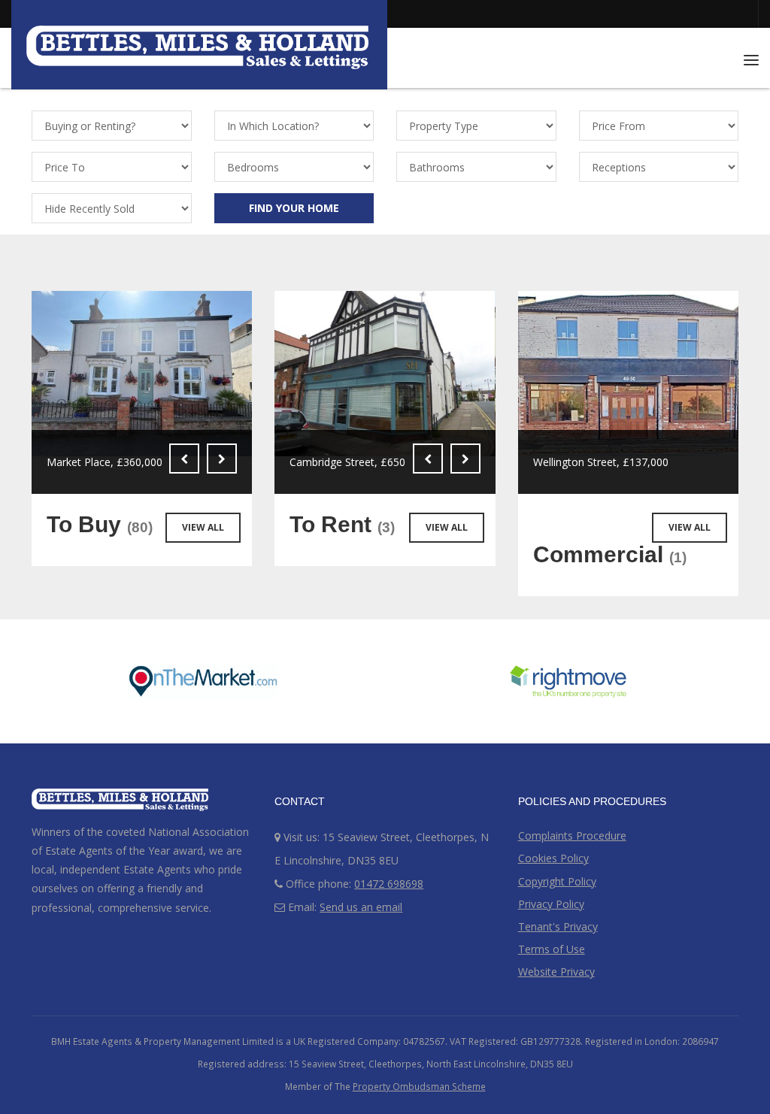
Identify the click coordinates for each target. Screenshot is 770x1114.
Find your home (294, 208)
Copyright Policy (557, 881)
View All (203, 527)
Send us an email (361, 907)
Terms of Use (551, 949)
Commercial (610, 554)
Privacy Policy (551, 904)
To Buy (100, 524)
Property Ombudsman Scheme (419, 1086)
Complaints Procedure (572, 835)
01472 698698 (388, 883)
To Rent (342, 524)
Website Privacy (556, 971)
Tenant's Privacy (558, 926)
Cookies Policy (553, 858)
